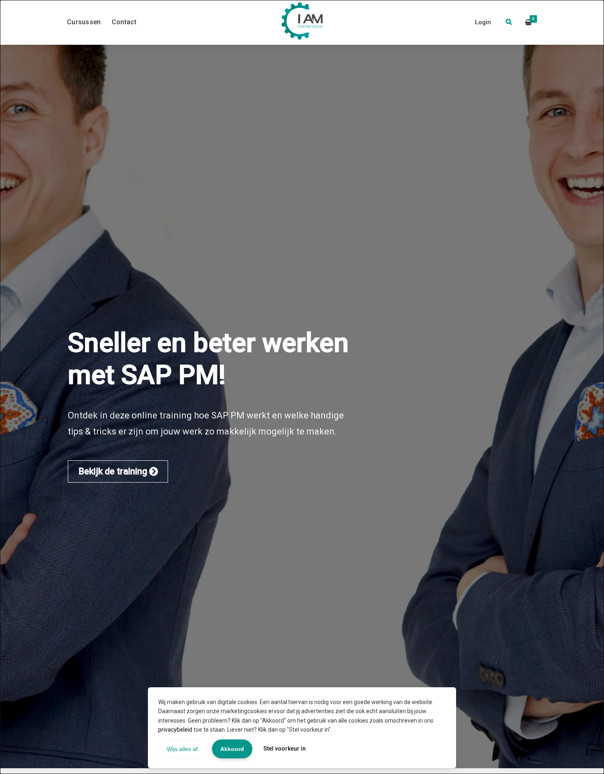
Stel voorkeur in (284, 748)
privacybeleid (175, 729)
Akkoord (232, 749)
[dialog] (302, 387)
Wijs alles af (182, 749)
